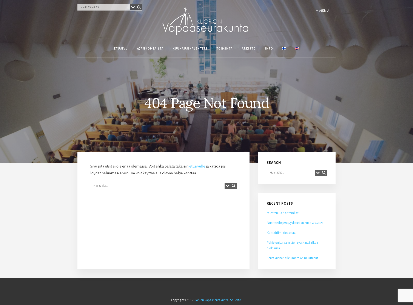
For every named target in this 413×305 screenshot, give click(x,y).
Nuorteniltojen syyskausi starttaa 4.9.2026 (295, 223)
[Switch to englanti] (297, 48)
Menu (324, 10)
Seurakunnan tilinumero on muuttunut (292, 258)
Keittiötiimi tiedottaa (281, 232)
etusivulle (197, 166)
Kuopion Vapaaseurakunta (210, 300)
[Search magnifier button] (139, 7)
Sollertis (235, 300)
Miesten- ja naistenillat (282, 213)
